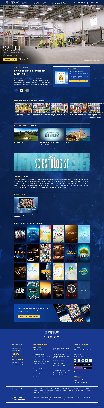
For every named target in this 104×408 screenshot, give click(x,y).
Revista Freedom (65, 399)
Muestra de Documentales (39, 368)
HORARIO (52, 3)
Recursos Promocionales (17, 364)
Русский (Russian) (79, 390)
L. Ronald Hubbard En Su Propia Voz (41, 356)
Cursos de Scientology (46, 397)
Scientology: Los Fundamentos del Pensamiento (41, 375)
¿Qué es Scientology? (76, 71)
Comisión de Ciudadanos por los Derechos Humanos (60, 375)
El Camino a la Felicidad (58, 360)
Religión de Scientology (54, 399)
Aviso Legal (93, 406)
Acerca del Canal (16, 350)
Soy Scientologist (37, 366)
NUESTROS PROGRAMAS (36, 3)
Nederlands (58, 390)
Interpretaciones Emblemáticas (40, 370)
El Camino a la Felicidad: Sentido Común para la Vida (60, 362)
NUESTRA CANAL (24, 3)
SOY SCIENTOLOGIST (21, 67)
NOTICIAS (57, 3)
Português (70, 390)
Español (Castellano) (75, 388)
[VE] (84, 234)
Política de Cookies (71, 406)
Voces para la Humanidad (39, 354)
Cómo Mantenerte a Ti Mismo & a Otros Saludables (61, 357)
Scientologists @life (37, 373)
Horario (14, 356)
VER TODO (84, 290)
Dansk (41, 388)
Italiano (41, 390)
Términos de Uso (60, 406)
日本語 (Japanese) (49, 390)
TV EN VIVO (44, 3)
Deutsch (47, 388)
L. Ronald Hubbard (57, 397)
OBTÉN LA (64, 3)
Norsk (64, 390)
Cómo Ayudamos (86, 397)
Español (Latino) (65, 388)
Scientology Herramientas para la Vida (62, 352)
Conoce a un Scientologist (39, 352)
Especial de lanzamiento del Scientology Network (18, 347)
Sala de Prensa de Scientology (40, 399)
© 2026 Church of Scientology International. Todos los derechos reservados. (23, 406)
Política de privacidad (83, 406)
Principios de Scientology (38, 359)
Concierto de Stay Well (58, 354)
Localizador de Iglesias (69, 397)
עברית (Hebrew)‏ (86, 388)
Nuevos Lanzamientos (17, 362)
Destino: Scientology (37, 349)
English (35, 388)
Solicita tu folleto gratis (78, 81)
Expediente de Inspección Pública (75, 403)
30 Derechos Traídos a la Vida (60, 372)
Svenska (88, 390)
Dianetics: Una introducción (39, 363)
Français (46, 392)
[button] (2, 108)
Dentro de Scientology (38, 347)
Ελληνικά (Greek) (55, 388)
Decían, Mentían (57, 368)
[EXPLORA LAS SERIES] (20, 234)
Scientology (36, 397)
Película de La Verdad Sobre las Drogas (62, 365)
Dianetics (78, 397)
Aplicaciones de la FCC (91, 403)
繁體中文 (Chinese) (38, 392)
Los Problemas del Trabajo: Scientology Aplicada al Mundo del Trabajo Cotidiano (61, 348)
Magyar (35, 390)
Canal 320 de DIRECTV (79, 347)
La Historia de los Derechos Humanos (61, 370)
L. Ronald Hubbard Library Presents (41, 361)
